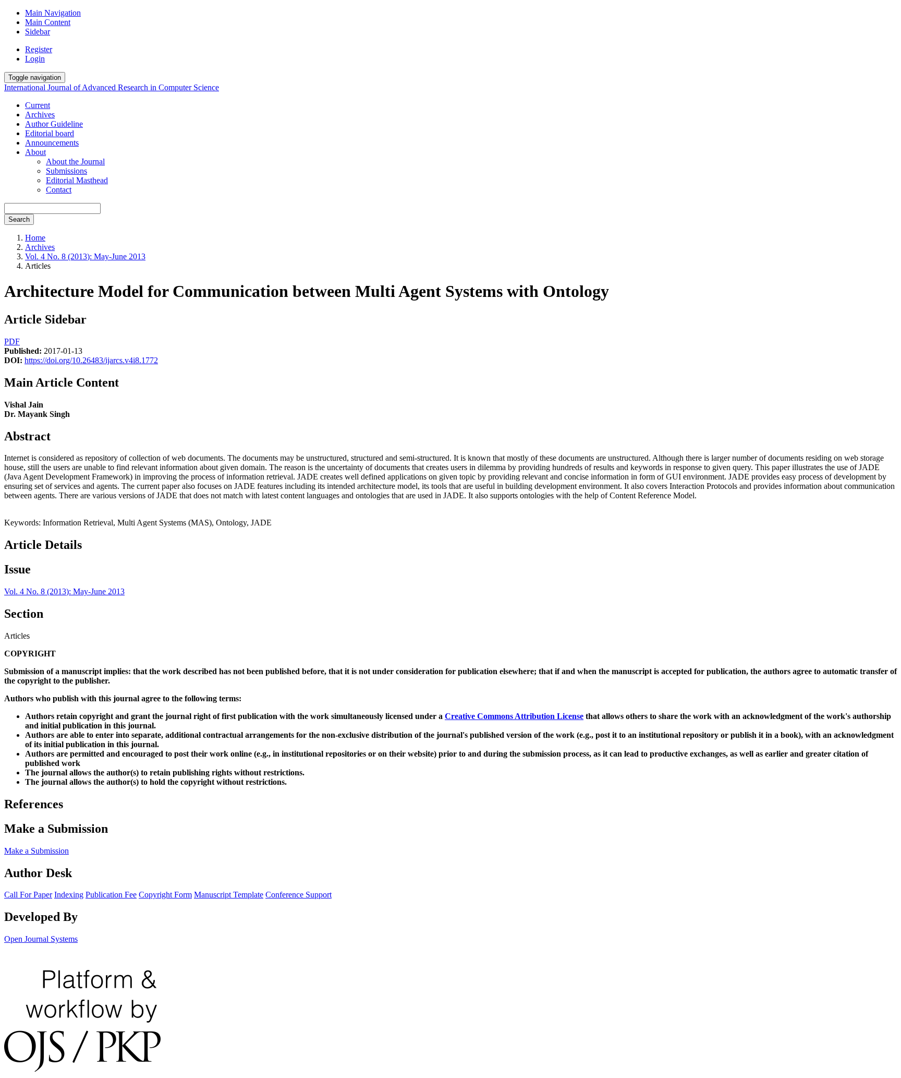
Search (19, 219)
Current (37, 105)
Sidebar (37, 31)
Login (35, 58)
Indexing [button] (68, 894)
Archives (40, 114)
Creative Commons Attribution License (514, 716)
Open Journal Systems (41, 939)
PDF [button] (12, 341)
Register (38, 49)
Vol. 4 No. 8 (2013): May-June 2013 (85, 256)
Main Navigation (53, 12)
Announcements (52, 142)
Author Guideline (54, 123)
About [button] (35, 152)
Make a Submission (36, 850)
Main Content (47, 22)
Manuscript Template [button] (228, 894)
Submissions (66, 170)
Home (35, 237)
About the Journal (75, 161)
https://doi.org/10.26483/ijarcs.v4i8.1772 (91, 360)
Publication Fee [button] (111, 894)
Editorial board (49, 133)
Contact (58, 189)
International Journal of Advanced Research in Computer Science (111, 87)
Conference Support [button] (298, 894)
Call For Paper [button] (28, 894)
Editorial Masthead (77, 180)
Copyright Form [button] (165, 894)
